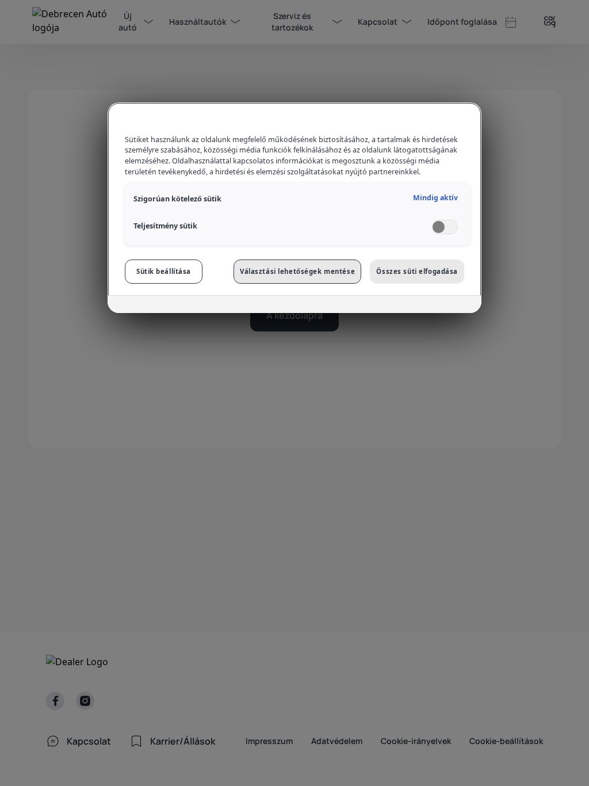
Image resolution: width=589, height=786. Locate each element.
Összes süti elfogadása (417, 271)
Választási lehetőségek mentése (297, 271)
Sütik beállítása (163, 271)
